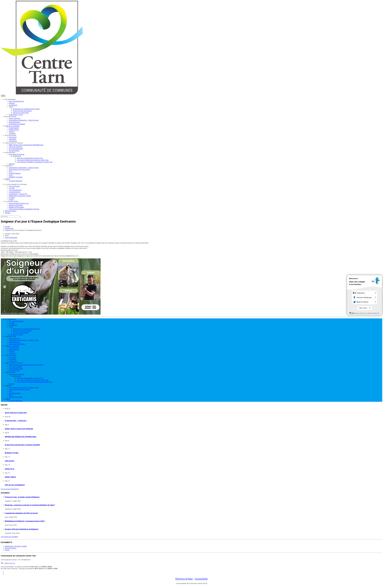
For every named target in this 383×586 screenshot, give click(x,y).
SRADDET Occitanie (16, 177)
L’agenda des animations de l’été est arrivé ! (21, 513)
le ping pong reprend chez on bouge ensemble (22, 445)
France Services (14, 118)
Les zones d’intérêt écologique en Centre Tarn (33, 160)
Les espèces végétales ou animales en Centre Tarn (34, 162)
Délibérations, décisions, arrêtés (20, 196)
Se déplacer (13, 105)
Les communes (14, 186)
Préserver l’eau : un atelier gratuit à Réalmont (22, 497)
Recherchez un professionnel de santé (26, 109)
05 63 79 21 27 (10, 563)
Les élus (11, 188)
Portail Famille (14, 128)
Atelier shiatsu (10, 477)
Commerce (13, 141)
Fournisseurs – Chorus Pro (18, 194)
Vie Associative (14, 151)
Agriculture (12, 139)
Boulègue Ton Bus (11, 453)
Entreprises (13, 137)
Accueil (7, 226)
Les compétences (15, 190)
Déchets (12, 103)
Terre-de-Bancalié (11, 237)
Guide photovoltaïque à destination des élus (24, 209)
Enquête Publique (15, 173)
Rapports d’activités (16, 205)
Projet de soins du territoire (22, 111)
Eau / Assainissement (16, 101)
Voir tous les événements (10, 489)
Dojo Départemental (16, 149)
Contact (7, 213)
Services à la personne (21, 113)
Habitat (7, 179)
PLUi (10, 171)
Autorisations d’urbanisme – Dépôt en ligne (24, 120)
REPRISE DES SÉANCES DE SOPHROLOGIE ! (21, 437)
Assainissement (14, 122)
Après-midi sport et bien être (16, 413)
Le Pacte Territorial (15, 181)
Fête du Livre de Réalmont (15, 485)
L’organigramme (14, 192)
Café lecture (9, 461)
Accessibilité (201, 578)
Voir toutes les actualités (9, 537)
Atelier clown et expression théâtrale (19, 429)
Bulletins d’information (16, 207)
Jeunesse (12, 133)
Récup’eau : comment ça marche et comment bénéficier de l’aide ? (30, 505)
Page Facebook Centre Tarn (19, 203)
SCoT (11, 175)
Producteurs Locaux (16, 115)
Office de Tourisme (15, 147)
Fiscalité (12, 198)
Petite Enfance (14, 130)
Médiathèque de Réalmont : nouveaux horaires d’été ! (25, 521)
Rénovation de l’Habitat (17, 124)
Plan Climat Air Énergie (16, 154)
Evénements (9, 228)
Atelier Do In (9, 469)
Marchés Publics (10, 211)
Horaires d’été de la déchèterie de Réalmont (21, 529)
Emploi (11, 199)
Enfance (11, 132)
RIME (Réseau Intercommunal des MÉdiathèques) (26, 145)
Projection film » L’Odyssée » (16, 421)
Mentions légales (184, 578)
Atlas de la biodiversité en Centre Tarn (30, 158)
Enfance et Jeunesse (12, 126)
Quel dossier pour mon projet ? (19, 169)
